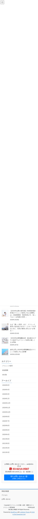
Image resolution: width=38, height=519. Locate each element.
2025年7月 (6, 421)
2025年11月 (6, 407)
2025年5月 (6, 430)
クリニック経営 (7, 366)
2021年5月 (6, 443)
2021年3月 (6, 452)
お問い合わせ (6, 499)
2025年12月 (6, 403)
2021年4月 (6, 448)
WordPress (14, 512)
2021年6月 (6, 439)
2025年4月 (6, 434)
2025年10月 (6, 412)
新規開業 (5, 370)
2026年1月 (6, 398)
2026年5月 (6, 385)
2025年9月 (6, 416)
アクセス (4, 495)
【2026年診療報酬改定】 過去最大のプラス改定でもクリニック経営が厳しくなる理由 (23, 340)
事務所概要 (5, 491)
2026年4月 (6, 389)
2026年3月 (6, 394)
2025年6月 (6, 425)
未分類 (4, 375)
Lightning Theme (25, 512)
